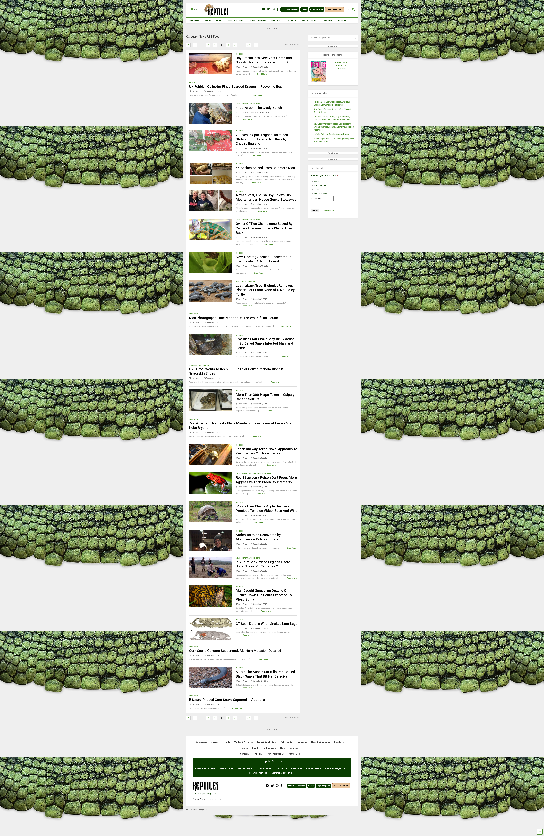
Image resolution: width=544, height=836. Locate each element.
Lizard (316, 190)
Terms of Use (215, 799)
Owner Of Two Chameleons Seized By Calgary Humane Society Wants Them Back (264, 228)
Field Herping (276, 20)
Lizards (219, 20)
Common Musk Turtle (282, 773)
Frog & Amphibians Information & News (253, 473)
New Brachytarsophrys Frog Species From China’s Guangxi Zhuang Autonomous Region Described (334, 127)
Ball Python (296, 768)
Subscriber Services (289, 9)
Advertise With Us (276, 754)
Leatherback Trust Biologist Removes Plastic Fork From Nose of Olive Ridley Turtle (265, 290)
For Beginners (269, 748)
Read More (262, 74)
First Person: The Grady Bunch (259, 108)
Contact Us (341, 65)
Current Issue (341, 62)
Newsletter (328, 20)
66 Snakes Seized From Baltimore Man (265, 168)
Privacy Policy (199, 799)
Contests (294, 748)
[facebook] (277, 9)
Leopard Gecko (313, 768)
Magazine (292, 20)
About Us (259, 754)
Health (255, 748)
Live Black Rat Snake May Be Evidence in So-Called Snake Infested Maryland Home (265, 343)
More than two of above (323, 194)
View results (328, 211)
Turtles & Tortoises (235, 20)
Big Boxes (240, 54)
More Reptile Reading (245, 281)
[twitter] (268, 9)
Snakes (208, 20)
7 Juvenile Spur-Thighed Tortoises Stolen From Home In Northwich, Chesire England (262, 139)
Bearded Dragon (245, 768)
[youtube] (263, 9)
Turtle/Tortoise (320, 186)
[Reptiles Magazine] (215, 16)
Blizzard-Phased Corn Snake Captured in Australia (227, 700)
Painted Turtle (226, 768)
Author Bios (294, 754)
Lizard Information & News (248, 104)
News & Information (310, 20)
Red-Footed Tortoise (205, 768)
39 (248, 44)
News (282, 748)
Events (245, 748)
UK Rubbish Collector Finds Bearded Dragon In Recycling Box (235, 87)
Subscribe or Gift (334, 9)
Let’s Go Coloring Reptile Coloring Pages (331, 134)
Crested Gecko (264, 768)
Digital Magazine (316, 9)
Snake (316, 182)
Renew (304, 9)
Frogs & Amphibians (257, 20)
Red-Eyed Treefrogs (257, 773)
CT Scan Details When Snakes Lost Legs (266, 624)
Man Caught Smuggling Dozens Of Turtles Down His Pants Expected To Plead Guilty (264, 595)
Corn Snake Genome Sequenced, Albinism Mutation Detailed (235, 651)
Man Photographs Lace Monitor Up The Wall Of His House (233, 318)
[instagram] (273, 9)
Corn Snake (281, 768)
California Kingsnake (335, 768)
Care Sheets (194, 20)
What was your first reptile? (324, 175)
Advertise (342, 20)
